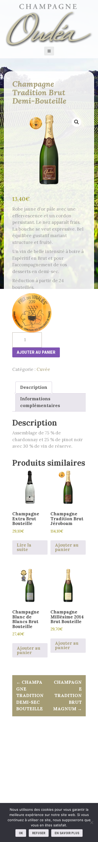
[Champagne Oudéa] (49, 24)
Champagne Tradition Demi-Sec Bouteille (30, 695)
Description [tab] (33, 387)
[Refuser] (91, 822)
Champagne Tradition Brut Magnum (67, 695)
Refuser (38, 833)
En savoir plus (67, 833)
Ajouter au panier (36, 352)
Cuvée (43, 369)
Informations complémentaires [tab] (40, 402)
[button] (76, 122)
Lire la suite (24, 547)
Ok (21, 833)
